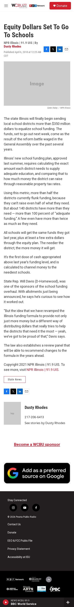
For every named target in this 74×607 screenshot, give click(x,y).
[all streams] (69, 602)
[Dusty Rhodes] (12, 413)
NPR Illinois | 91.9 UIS (42, 370)
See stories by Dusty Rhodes (45, 423)
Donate (62, 5)
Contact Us (14, 524)
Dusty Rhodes (12, 46)
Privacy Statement (19, 548)
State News (15, 379)
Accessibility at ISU (19, 557)
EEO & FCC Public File (20, 540)
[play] (5, 602)
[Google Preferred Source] (37, 473)
